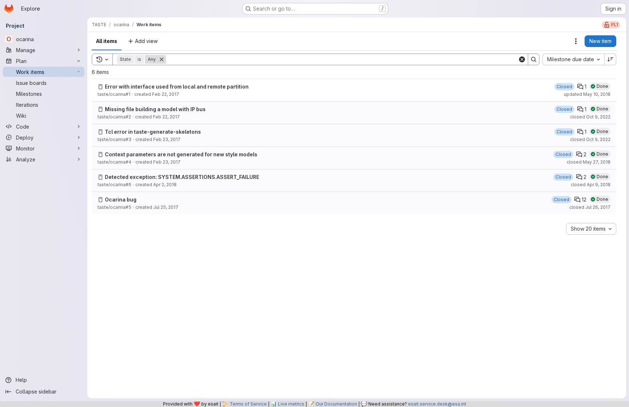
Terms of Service (248, 404)
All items (106, 41)
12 (584, 199)
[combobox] (573, 59)
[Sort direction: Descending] (610, 59)
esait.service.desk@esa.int (437, 404)
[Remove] (161, 59)
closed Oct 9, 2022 (590, 117)
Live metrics (291, 404)
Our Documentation (336, 404)
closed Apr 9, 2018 (590, 184)
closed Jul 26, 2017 (589, 207)
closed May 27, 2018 (588, 162)
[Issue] (100, 87)
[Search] (533, 59)
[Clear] (522, 59)
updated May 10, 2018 (587, 94)
